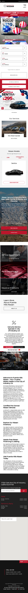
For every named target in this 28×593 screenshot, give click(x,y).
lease (11, 462)
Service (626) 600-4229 (14, 574)
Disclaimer (14, 112)
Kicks (15, 398)
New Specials (14, 228)
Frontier (10, 399)
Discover (14, 291)
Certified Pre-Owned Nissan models (12, 393)
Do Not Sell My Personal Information (14, 587)
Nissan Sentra (11, 397)
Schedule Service (14, 258)
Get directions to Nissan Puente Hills (11, 488)
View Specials (9, 347)
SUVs (17, 463)
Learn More (20, 367)
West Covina (16, 388)
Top (21, 561)
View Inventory (14, 138)
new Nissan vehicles (15, 392)
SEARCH (14, 75)
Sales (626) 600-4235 (13, 572)
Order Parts (14, 232)
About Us (14, 308)
